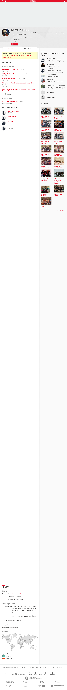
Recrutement (49, 673)
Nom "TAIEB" (50, 92)
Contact (33, 673)
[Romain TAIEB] (6, 32)
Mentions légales (31, 674)
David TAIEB (50, 69)
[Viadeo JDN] (26, 686)
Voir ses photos (61, 210)
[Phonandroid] (57, 686)
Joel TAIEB (50, 79)
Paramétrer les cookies (17, 674)
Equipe (16, 673)
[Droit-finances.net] (57, 682)
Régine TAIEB (50, 64)
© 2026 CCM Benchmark (49, 674)
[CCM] (26, 682)
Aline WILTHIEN (12, 127)
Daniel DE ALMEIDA (13, 111)
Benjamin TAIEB (51, 75)
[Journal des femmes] (10, 682)
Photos (29, 48)
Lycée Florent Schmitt (9, 78)
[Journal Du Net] (41, 682)
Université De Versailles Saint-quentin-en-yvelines (18, 83)
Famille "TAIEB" (51, 97)
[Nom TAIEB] (43, 92)
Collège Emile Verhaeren (10, 74)
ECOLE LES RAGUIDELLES (10, 69)
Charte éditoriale (22, 673)
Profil (11, 48)
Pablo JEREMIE (12, 116)
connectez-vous (14, 55)
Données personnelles (57, 673)
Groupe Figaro (39, 674)
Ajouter (15, 44)
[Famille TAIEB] (43, 97)
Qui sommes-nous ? (9, 673)
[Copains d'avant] (10, 686)
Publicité (28, 673)
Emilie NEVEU (11, 122)
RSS (44, 673)
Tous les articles (39, 673)
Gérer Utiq (25, 674)
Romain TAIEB (51, 58)
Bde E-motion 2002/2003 (10, 101)
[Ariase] (41, 686)
